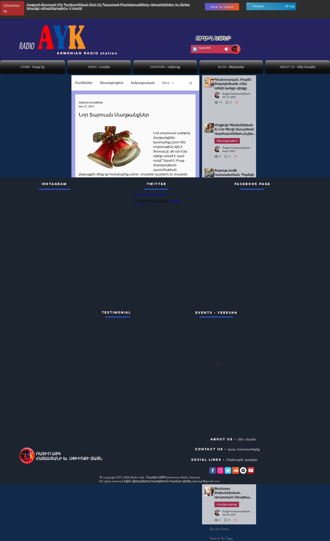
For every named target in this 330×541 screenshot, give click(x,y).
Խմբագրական (143, 83)
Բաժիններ (83, 83)
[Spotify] (243, 470)
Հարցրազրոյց (227, 504)
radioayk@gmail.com (206, 481)
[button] (190, 82)
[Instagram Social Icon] (220, 470)
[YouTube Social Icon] (250, 470)
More (166, 83)
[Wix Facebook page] (212, 470)
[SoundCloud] (235, 470)
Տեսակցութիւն (111, 83)
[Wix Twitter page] (228, 470)
